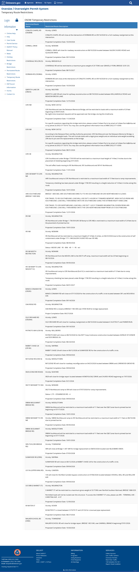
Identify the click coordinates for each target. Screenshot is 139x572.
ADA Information (70, 570)
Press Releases (41, 555)
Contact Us (11, 94)
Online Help (11, 33)
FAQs (38, 560)
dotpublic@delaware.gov (14, 563)
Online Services (111, 553)
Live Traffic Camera (112, 555)
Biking (73, 553)
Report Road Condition (113, 564)
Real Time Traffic (111, 560)
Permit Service (12, 43)
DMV (37, 562)
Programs (74, 555)
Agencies (29, 3)
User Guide (11, 40)
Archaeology (75, 562)
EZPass (48, 562)
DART (43, 562)
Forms (9, 91)
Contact (59, 3)
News (40, 3)
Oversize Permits (111, 558)
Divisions (39, 558)
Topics (48, 3)
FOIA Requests (76, 560)
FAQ (8, 37)
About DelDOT (41, 553)
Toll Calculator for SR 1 (113, 562)
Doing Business (76, 558)
